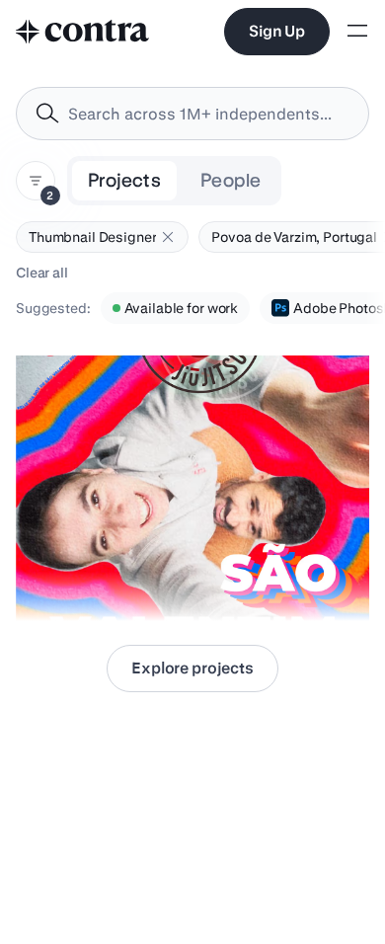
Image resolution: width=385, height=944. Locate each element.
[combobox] (192, 113)
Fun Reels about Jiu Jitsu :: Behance (140, 572)
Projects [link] (124, 180)
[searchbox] (208, 114)
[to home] (83, 31)
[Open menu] (357, 32)
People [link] (230, 180)
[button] (168, 237)
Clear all (42, 272)
